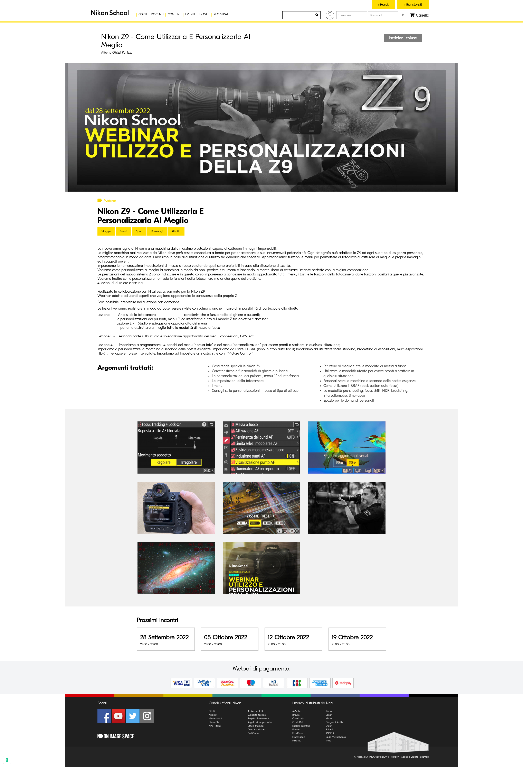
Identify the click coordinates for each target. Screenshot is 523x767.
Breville (295, 714)
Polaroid (330, 729)
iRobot (329, 711)
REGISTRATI (221, 14)
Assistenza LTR (255, 711)
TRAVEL (204, 14)
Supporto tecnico (257, 714)
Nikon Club (214, 722)
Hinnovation (298, 737)
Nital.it (212, 711)
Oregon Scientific (335, 722)
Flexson (296, 729)
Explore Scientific (301, 725)
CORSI (143, 14)
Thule (328, 740)
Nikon (329, 718)
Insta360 (296, 740)
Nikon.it (213, 714)
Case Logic (298, 718)
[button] (109, 14)
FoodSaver (298, 733)
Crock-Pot (297, 722)
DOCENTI (157, 14)
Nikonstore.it (215, 718)
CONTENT (174, 14)
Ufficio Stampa (256, 725)
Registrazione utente (258, 718)
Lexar (329, 714)
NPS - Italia (215, 725)
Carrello (422, 15)
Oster (329, 725)
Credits (414, 756)
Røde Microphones (336, 737)
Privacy (395, 756)
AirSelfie (296, 711)
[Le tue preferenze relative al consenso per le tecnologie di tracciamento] (7, 760)
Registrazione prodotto (260, 722)
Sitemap (424, 756)
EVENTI (190, 14)
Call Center (253, 733)
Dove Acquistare (256, 729)
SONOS (330, 733)
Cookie (404, 756)
